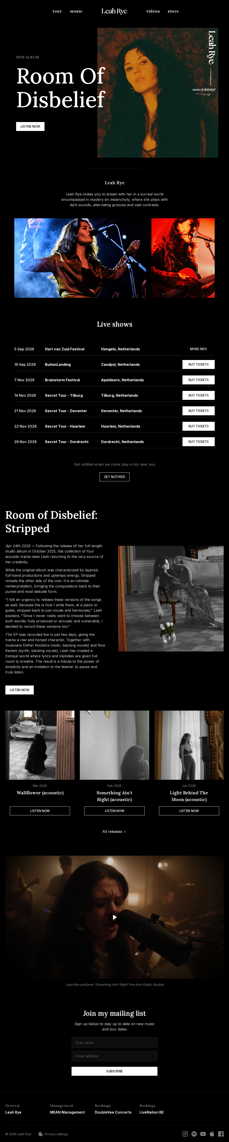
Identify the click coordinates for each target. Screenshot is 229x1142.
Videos (153, 11)
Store (173, 11)
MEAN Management (67, 1112)
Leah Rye (13, 1112)
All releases (112, 831)
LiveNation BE (152, 1112)
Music (76, 11)
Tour (57, 11)
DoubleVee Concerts (113, 1112)
